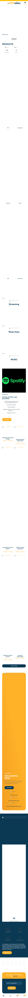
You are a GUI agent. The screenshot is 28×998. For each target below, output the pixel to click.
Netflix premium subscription (20, 548)
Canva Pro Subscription (20, 656)
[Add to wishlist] (12, 430)
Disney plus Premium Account (8, 548)
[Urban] (16, 963)
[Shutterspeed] (24, 963)
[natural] (20, 963)
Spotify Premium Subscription (20, 440)
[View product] (12, 428)
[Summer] (11, 963)
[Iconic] (7, 963)
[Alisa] (3, 963)
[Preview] (12, 432)
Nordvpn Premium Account (7, 656)
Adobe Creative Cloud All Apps (7, 438)
